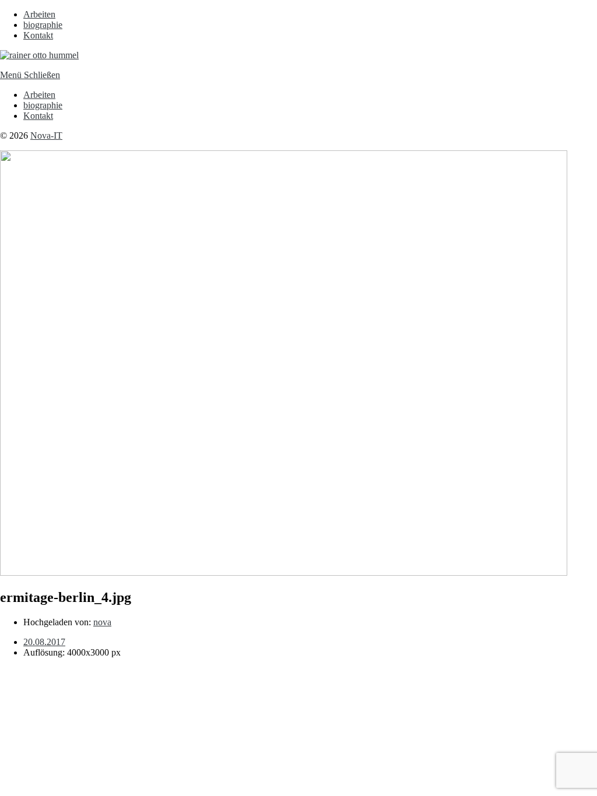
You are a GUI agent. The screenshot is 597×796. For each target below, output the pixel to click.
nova (102, 622)
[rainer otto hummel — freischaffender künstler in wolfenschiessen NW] (39, 55)
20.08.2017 (44, 642)
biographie (42, 25)
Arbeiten (39, 14)
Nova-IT (46, 135)
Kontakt (38, 35)
